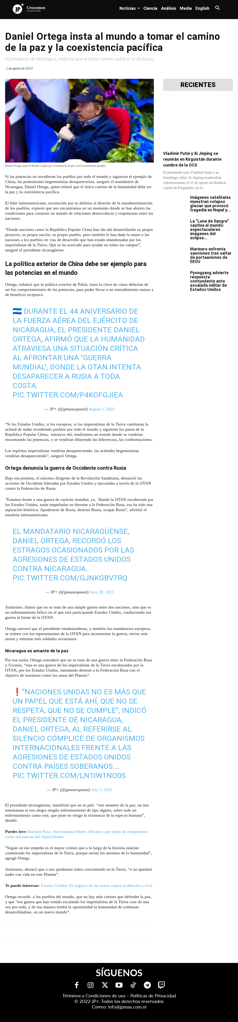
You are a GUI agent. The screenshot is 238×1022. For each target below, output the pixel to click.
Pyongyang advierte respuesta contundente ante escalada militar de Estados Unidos (209, 281)
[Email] (97, 934)
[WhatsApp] (75, 934)
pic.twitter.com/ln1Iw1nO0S (69, 775)
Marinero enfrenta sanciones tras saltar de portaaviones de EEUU (210, 255)
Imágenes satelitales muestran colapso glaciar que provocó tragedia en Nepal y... (210, 203)
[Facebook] (43, 934)
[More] (119, 934)
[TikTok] (133, 986)
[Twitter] (105, 986)
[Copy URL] (107, 934)
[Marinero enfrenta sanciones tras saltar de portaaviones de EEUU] (174, 255)
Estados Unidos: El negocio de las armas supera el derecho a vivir (96, 885)
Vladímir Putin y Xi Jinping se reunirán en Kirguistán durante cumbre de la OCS (192, 159)
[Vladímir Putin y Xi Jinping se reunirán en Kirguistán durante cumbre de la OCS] (198, 122)
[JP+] (29, 8)
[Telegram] (65, 934)
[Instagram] (91, 986)
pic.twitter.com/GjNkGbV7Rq (70, 577)
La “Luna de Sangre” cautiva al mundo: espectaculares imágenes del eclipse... (209, 229)
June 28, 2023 (102, 592)
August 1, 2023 (101, 409)
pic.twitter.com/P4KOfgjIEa (68, 394)
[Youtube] (119, 986)
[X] (54, 934)
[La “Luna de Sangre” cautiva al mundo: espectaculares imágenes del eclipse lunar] (174, 227)
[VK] (86, 934)
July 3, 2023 (101, 789)
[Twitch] (162, 986)
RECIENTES (198, 85)
